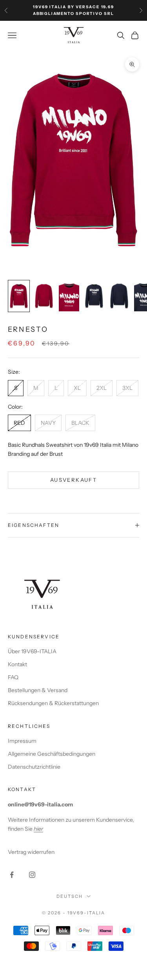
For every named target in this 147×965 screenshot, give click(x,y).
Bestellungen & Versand (37, 690)
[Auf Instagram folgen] (32, 875)
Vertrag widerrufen (31, 851)
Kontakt (17, 664)
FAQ (13, 677)
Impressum (22, 740)
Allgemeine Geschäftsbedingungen (51, 753)
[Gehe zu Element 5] (119, 296)
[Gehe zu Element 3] (69, 296)
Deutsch (69, 896)
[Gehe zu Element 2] (44, 296)
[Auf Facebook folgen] (12, 875)
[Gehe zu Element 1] (19, 296)
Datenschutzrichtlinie (34, 766)
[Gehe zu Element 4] (94, 296)
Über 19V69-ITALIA (32, 651)
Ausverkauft (73, 480)
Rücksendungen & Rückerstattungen (53, 703)
